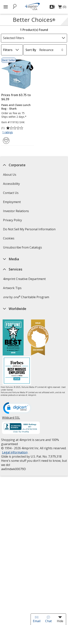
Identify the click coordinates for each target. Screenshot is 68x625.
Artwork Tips (12, 288)
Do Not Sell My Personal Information (29, 230)
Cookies (9, 239)
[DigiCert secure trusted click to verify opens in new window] (17, 408)
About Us (9, 175)
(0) (62, 8)
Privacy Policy (13, 221)
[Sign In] (53, 6)
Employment (12, 202)
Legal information (14, 452)
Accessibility (11, 184)
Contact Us (10, 193)
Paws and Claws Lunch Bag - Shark (16, 106)
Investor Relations (16, 212)
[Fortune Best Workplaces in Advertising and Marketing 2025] (13, 337)
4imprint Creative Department (24, 279)
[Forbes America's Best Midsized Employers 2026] (17, 371)
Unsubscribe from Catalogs (23, 248)
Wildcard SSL (11, 419)
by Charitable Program (26, 297)
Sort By (31, 50)
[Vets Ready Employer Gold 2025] (38, 337)
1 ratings (8, 132)
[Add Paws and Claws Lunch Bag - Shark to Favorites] (6, 140)
